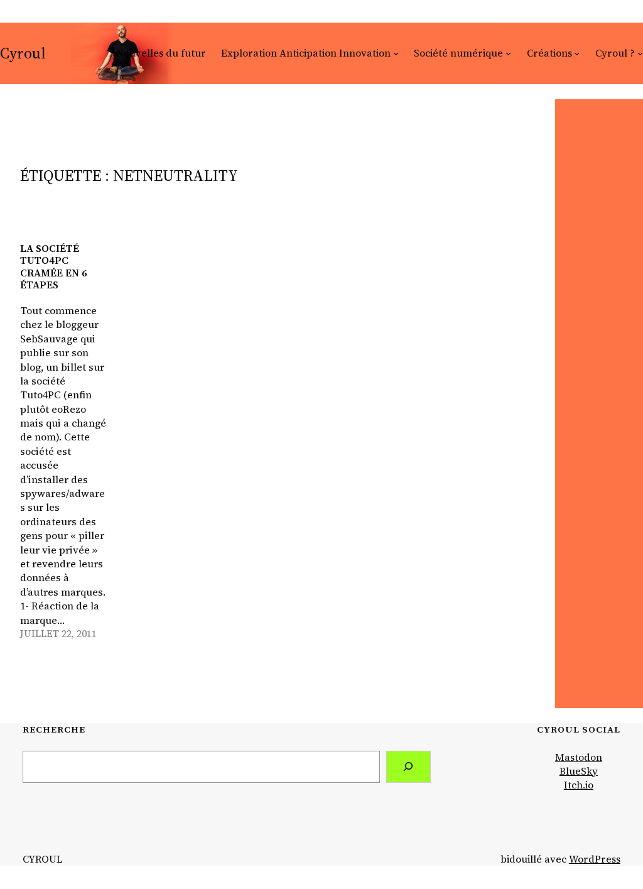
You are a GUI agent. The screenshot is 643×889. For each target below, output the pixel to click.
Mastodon (578, 757)
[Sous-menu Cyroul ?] (640, 53)
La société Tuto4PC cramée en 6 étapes (53, 267)
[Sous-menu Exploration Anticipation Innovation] (396, 53)
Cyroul (23, 53)
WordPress (594, 859)
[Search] (408, 767)
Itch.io (578, 785)
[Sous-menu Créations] (577, 53)
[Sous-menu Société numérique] (508, 53)
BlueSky (578, 771)
